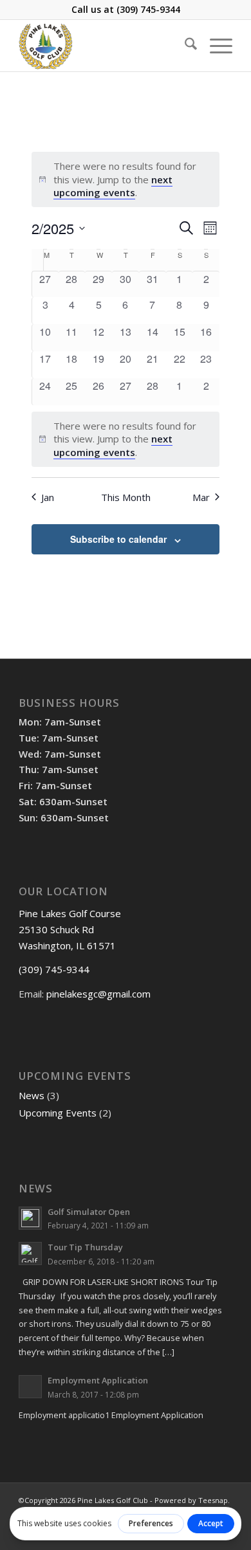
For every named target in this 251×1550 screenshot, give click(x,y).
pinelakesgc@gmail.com (98, 993)
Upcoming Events (58, 1112)
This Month (126, 497)
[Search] (184, 45)
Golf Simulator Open (89, 1211)
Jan (47, 497)
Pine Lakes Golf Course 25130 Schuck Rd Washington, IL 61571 (70, 929)
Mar (201, 497)
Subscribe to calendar (118, 539)
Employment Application (98, 1380)
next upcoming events (112, 186)
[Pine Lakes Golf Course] (104, 45)
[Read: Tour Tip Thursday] (30, 1253)
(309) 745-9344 (148, 9)
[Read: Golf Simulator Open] (30, 1218)
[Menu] (214, 45)
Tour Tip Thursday (85, 1247)
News (31, 1095)
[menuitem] (184, 45)
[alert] (126, 179)
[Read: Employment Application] (30, 1386)
